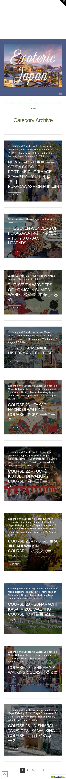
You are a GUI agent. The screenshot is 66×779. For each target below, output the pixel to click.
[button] (60, 93)
